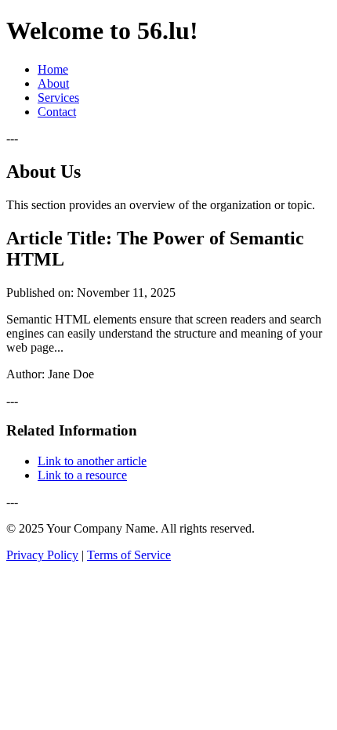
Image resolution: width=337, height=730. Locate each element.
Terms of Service (129, 555)
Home (53, 69)
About (53, 83)
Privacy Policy (42, 555)
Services (58, 97)
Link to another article (92, 461)
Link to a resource (82, 475)
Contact (57, 111)
